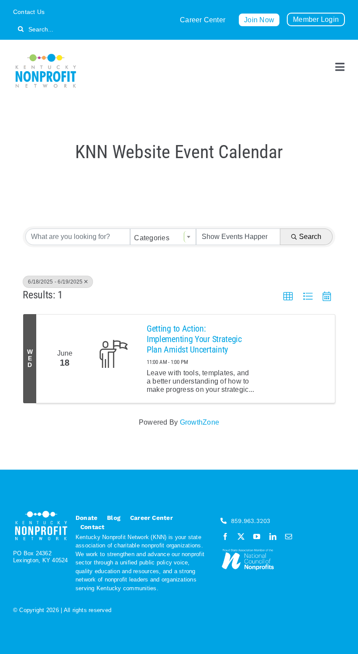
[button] (288, 296)
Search (310, 236)
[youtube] (256, 536)
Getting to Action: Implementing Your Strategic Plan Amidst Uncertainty (194, 339)
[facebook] (225, 536)
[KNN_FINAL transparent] (46, 55)
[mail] (288, 536)
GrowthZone (199, 422)
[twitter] (241, 536)
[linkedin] (272, 536)
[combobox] (163, 236)
